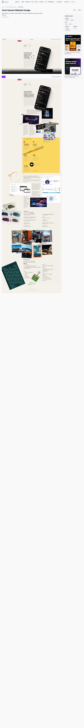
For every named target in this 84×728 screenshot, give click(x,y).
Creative (72, 20)
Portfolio (67, 20)
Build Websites (51, 1)
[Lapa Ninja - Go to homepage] (5, 1)
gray (66, 24)
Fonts (32, 1)
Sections (36, 1)
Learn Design (59, 1)
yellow (70, 24)
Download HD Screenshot (56, 76)
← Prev (74, 10)
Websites (17, 1)
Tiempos (67, 28)
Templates (41, 1)
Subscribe (66, 1)
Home (4, 76)
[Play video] (32, 57)
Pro (46, 1)
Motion (23, 1)
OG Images (28, 1)
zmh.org (31, 39)
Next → (79, 10)
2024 (75, 28)
